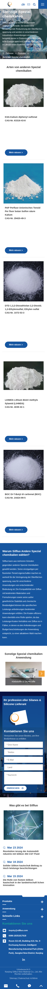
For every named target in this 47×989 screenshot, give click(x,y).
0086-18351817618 (17, 936)
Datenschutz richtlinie (28, 978)
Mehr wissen (16, 152)
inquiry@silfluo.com (18, 930)
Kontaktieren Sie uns (17, 923)
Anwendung (8, 908)
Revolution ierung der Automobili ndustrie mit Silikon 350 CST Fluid (21, 852)
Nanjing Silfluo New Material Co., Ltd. (21, 972)
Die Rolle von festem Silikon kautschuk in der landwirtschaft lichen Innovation (23, 882)
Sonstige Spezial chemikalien (16, 57)
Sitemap (13, 978)
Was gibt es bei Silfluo (23, 805)
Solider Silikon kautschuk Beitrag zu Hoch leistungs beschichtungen (22, 866)
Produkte (22, 53)
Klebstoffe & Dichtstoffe (23, 681)
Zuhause (10, 53)
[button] (42, 674)
